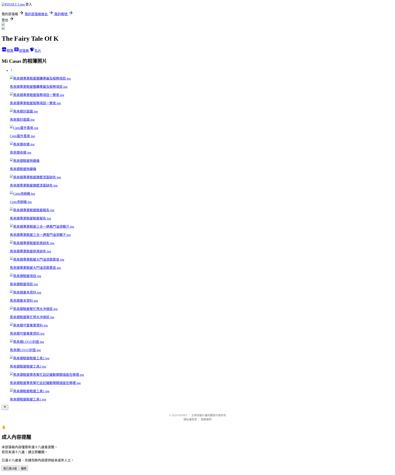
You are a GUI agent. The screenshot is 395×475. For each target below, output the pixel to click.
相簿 (10, 50)
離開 (23, 468)
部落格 (24, 50)
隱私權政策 (190, 419)
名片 (38, 50)
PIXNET (182, 415)
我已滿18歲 (10, 468)
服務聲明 (206, 419)
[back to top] (5, 407)
